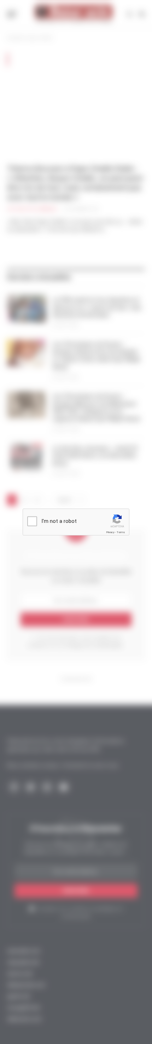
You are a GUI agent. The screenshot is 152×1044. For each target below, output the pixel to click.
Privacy (110, 532)
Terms (121, 532)
